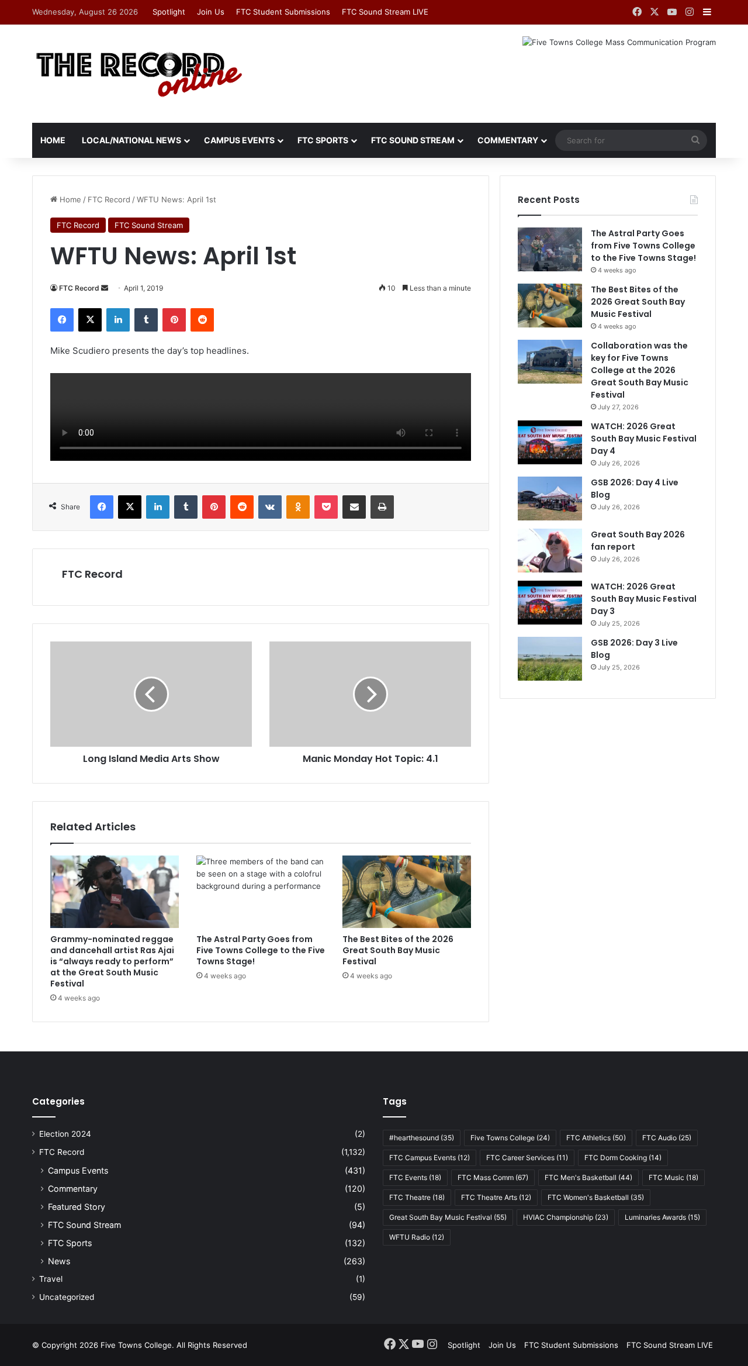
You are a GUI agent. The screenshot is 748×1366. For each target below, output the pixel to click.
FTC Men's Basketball (588, 1177)
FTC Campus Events (429, 1157)
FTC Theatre (417, 1197)
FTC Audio (666, 1137)
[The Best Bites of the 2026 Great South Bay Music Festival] (406, 892)
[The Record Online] (138, 73)
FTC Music (673, 1177)
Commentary (507, 140)
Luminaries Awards (662, 1217)
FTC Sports (322, 140)
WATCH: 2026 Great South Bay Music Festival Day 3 (644, 599)
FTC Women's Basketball (596, 1197)
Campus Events (239, 140)
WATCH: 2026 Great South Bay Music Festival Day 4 (644, 438)
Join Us (210, 11)
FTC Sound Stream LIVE (385, 11)
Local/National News (131, 140)
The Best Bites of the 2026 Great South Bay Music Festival (397, 950)
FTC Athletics (596, 1137)
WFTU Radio (416, 1237)
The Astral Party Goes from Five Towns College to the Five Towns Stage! (260, 950)
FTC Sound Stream (413, 140)
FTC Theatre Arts (496, 1197)
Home (52, 140)
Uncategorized (66, 1297)
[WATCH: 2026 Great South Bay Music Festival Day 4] (550, 442)
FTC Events (415, 1177)
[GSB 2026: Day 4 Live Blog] (550, 498)
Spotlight (169, 11)
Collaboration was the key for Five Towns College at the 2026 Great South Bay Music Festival (639, 370)
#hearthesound (421, 1137)
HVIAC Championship (565, 1217)
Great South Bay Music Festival (448, 1217)
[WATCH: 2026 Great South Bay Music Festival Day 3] (550, 603)
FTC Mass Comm (493, 1177)
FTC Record (109, 199)
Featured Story (76, 1207)
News (59, 1261)
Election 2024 (65, 1134)
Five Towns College (510, 1137)
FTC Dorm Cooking (623, 1157)
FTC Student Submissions (283, 11)
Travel (51, 1279)
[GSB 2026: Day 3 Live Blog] (550, 659)
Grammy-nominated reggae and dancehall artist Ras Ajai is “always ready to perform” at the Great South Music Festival (112, 961)
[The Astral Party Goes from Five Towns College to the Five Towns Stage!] (260, 892)
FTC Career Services (527, 1157)
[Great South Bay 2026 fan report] (550, 550)
